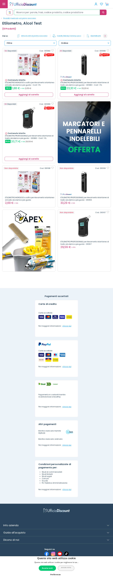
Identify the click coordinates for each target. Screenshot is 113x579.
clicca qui (66, 326)
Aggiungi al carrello (29, 94)
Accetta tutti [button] (47, 568)
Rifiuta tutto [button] (66, 567)
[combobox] (57, 12)
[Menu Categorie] (4, 4)
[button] (105, 36)
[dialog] (56, 567)
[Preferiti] (101, 4)
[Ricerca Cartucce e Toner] (9, 12)
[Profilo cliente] (96, 4)
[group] (33, 36)
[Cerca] (103, 12)
